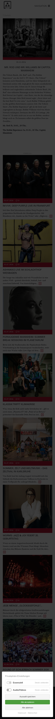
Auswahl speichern (27, 696)
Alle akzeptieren (27, 702)
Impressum (22, 713)
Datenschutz (32, 713)
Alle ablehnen (27, 708)
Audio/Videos (19, 690)
